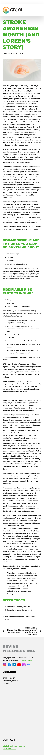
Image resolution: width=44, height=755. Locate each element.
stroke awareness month (13, 616)
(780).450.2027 (9, 748)
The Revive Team (10, 54)
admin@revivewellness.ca (14, 746)
